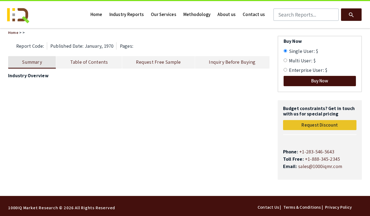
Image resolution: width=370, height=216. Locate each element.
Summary (32, 62)
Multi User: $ (302, 60)
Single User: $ (303, 51)
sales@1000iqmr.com (320, 166)
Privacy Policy (338, 207)
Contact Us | (269, 207)
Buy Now (319, 81)
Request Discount (319, 125)
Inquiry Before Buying (232, 62)
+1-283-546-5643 (316, 152)
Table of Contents (89, 62)
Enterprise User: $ (308, 70)
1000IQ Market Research (33, 208)
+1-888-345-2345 (322, 159)
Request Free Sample (158, 62)
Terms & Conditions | (303, 207)
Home (13, 32)
